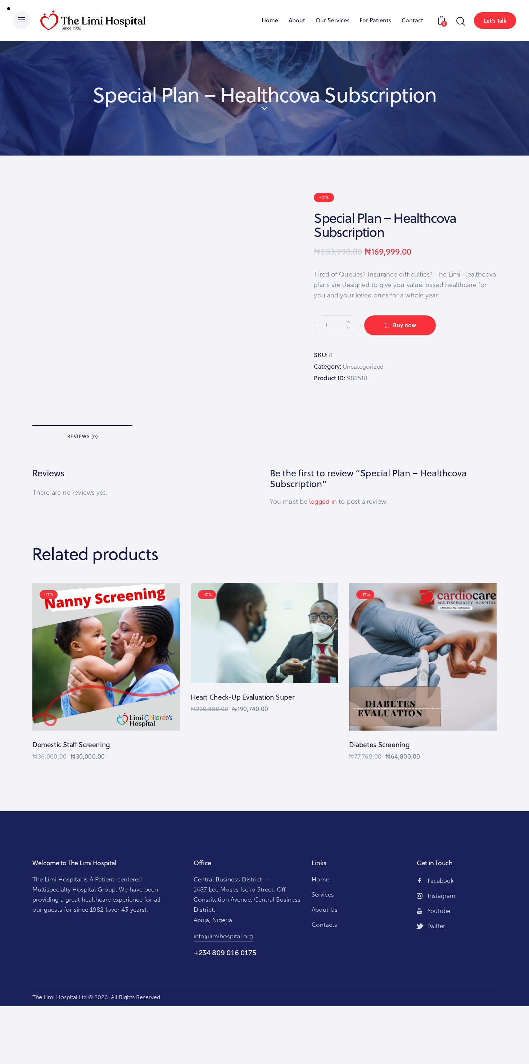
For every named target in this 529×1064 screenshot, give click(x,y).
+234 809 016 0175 (225, 952)
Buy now (404, 325)
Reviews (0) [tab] (82, 436)
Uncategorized (363, 366)
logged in (323, 502)
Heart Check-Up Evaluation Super (242, 697)
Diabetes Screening (379, 744)
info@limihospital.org (223, 936)
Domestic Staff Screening (71, 744)
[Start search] (460, 21)
